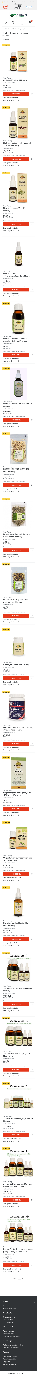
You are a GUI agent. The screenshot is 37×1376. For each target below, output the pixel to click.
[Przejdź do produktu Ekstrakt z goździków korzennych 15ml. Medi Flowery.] (18, 123)
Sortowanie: (6, 35)
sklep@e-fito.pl (6, 7)
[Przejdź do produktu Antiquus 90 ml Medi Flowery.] (18, 60)
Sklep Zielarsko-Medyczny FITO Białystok (13, 29)
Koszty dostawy (8, 1334)
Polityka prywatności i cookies (13, 1345)
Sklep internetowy (16, 1373)
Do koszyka (16, 94)
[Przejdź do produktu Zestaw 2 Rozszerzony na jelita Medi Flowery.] (18, 1099)
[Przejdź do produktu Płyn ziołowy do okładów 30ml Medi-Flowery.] (18, 903)
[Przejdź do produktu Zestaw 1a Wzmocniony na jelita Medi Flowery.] (18, 1033)
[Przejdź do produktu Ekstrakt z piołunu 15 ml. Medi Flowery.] (18, 188)
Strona (15, 1278)
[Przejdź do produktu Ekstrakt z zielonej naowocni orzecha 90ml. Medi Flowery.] (18, 318)
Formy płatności (8, 1331)
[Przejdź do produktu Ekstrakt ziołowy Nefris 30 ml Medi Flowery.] (18, 384)
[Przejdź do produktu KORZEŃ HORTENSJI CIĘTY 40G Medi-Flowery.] (18, 449)
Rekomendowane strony (11, 1348)
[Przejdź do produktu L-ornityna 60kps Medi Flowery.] (18, 645)
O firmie (5, 1306)
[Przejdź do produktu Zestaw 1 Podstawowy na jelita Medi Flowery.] (18, 968)
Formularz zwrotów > (10, 1359)
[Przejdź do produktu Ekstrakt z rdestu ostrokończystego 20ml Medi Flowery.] (18, 253)
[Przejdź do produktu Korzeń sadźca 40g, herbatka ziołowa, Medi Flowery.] (18, 579)
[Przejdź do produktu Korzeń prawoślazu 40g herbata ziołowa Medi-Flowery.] (18, 514)
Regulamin (6, 1362)
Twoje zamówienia (9, 1317)
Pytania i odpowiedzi (10, 1356)
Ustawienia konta (8, 1320)
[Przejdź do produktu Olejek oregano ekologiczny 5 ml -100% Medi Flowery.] (18, 773)
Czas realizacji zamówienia (11, 1336)
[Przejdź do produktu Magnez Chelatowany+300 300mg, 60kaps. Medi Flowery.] (18, 707)
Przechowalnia (8, 1322)
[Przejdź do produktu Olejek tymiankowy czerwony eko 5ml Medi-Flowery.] (18, 838)
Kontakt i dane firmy (9, 1308)
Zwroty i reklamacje (9, 1364)
